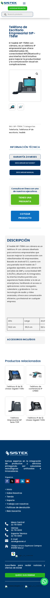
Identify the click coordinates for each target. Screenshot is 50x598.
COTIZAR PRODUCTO (25, 215)
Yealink (22, 132)
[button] (37, 74)
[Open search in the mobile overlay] (17, 14)
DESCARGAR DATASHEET (25, 163)
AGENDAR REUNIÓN (17, 8)
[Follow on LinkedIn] (22, 481)
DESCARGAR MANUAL (25, 172)
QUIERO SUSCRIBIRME (25, 575)
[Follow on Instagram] (17, 481)
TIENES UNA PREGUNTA (25, 199)
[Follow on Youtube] (28, 481)
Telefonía (13, 129)
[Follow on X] (12, 481)
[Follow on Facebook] (7, 481)
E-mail (14, 539)
